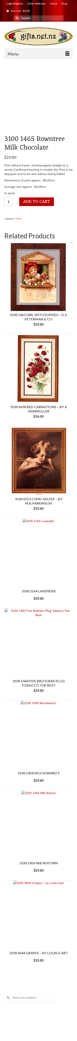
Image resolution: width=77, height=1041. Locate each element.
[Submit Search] (17, 18)
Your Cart (20, 10)
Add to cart (36, 202)
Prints (18, 218)
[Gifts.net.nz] (38, 36)
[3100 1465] (38, 98)
